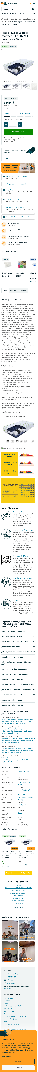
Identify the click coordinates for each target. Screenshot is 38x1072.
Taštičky (24, 782)
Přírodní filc (17, 600)
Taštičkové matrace (18, 901)
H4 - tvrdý (21, 792)
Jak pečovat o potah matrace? (12, 657)
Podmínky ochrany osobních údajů (15, 1016)
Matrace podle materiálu (18, 893)
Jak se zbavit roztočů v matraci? (13, 679)
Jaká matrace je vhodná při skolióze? (14, 674)
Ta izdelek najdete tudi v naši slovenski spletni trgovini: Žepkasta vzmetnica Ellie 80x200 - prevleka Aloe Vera (16, 760)
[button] (4, 81)
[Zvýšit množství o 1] (20, 124)
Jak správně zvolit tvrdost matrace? (14, 641)
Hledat (33, 9)
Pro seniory (30, 797)
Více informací (6, 1056)
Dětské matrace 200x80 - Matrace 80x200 (18, 888)
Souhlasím (18, 1068)
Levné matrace (18, 896)
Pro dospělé (22, 797)
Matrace (18, 885)
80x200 (20, 785)
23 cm (20, 813)
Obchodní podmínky (10, 1014)
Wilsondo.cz (11, 980)
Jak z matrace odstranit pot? (11, 700)
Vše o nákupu (8, 998)
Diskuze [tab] (23, 290)
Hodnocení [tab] (13, 290)
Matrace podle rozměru (18, 890)
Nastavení (18, 1061)
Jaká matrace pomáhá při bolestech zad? (16, 690)
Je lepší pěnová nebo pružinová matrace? (16, 652)
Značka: (6, 50)
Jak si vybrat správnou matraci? (13, 631)
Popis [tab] (5, 290)
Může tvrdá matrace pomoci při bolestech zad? (16, 663)
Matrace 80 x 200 (23, 772)
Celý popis (7, 158)
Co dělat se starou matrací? (11, 695)
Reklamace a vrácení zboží (12, 1006)
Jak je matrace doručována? (11, 636)
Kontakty (7, 1001)
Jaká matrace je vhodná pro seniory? (14, 669)
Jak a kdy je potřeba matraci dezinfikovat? (17, 684)
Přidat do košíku (18, 132)
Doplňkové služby (9, 1011)
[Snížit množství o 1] (6, 124)
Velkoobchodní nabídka (12, 1024)
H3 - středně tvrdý (24, 790)
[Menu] (34, 3)
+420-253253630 (12, 977)
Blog (5, 1021)
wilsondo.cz (11, 983)
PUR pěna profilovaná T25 (23, 530)
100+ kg (20, 805)
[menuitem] (4, 13)
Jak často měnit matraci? (10, 647)
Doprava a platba (9, 1008)
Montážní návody (9, 1027)
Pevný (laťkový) (23, 800)
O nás (6, 1003)
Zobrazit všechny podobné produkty (18, 873)
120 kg (26, 805)
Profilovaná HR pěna (21, 556)
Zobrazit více (18, 907)
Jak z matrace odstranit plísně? (12, 705)
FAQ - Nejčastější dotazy (12, 1019)
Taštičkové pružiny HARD (23, 578)
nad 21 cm (21, 794)
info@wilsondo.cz (12, 974)
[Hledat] (23, 3)
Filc (29, 782)
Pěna (19, 782)
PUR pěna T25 (18, 512)
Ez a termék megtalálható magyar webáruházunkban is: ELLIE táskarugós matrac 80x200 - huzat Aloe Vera (16, 731)
